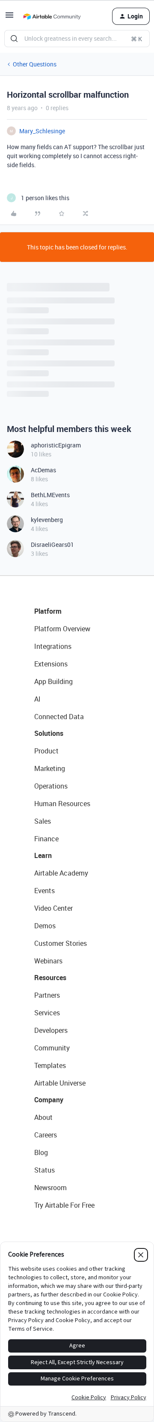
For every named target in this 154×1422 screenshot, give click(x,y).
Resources (50, 977)
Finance (46, 838)
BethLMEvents (50, 495)
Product (46, 751)
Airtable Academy (61, 873)
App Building (53, 681)
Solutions (48, 733)
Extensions (51, 664)
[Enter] (14, 38)
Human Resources (62, 803)
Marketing (49, 768)
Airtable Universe (60, 1083)
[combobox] (77, 38)
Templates (50, 1065)
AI (37, 699)
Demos (45, 925)
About (43, 1117)
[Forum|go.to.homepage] (51, 16)
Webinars (48, 961)
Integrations (52, 646)
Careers (45, 1135)
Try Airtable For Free (64, 1205)
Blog (41, 1152)
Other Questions (34, 64)
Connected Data (59, 716)
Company (48, 1099)
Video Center (53, 908)
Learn (43, 855)
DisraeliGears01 (52, 544)
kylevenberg (47, 520)
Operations (51, 786)
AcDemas (43, 470)
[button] (9, 18)
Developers (51, 1030)
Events (44, 890)
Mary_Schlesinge (42, 131)
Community (52, 1048)
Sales (42, 821)
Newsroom (50, 1187)
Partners (47, 995)
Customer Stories (60, 943)
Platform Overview (62, 628)
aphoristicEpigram (56, 445)
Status (44, 1170)
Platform (48, 611)
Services (47, 1012)
